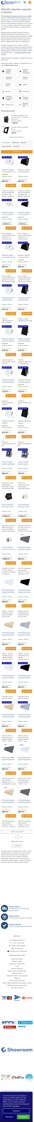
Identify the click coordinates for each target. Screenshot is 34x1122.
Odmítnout (9, 1117)
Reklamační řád (17, 973)
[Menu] (30, 2)
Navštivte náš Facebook (18, 946)
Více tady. (16, 1106)
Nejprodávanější (6, 146)
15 (21, 837)
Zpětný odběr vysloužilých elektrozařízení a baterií (17, 983)
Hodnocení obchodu (17, 959)
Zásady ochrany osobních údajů (17, 971)
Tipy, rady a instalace (17, 988)
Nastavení (16, 1111)
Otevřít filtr (17, 152)
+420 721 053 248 (18, 943)
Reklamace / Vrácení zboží (17, 964)
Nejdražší (23, 142)
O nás (17, 966)
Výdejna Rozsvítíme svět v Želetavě (17, 976)
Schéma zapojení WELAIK (17, 980)
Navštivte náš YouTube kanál (18, 951)
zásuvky (24, 16)
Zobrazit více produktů (16, 137)
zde (6, 60)
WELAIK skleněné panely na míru (17, 985)
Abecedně (16, 146)
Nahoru (18, 846)
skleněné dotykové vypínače (13, 16)
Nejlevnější (15, 142)
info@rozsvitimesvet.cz (18, 940)
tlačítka (29, 16)
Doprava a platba (17, 961)
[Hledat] (20, 2)
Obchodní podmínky (17, 968)
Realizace (17, 978)
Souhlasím (23, 1117)
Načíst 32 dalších (17, 832)
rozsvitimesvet (18, 948)
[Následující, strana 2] (17, 837)
